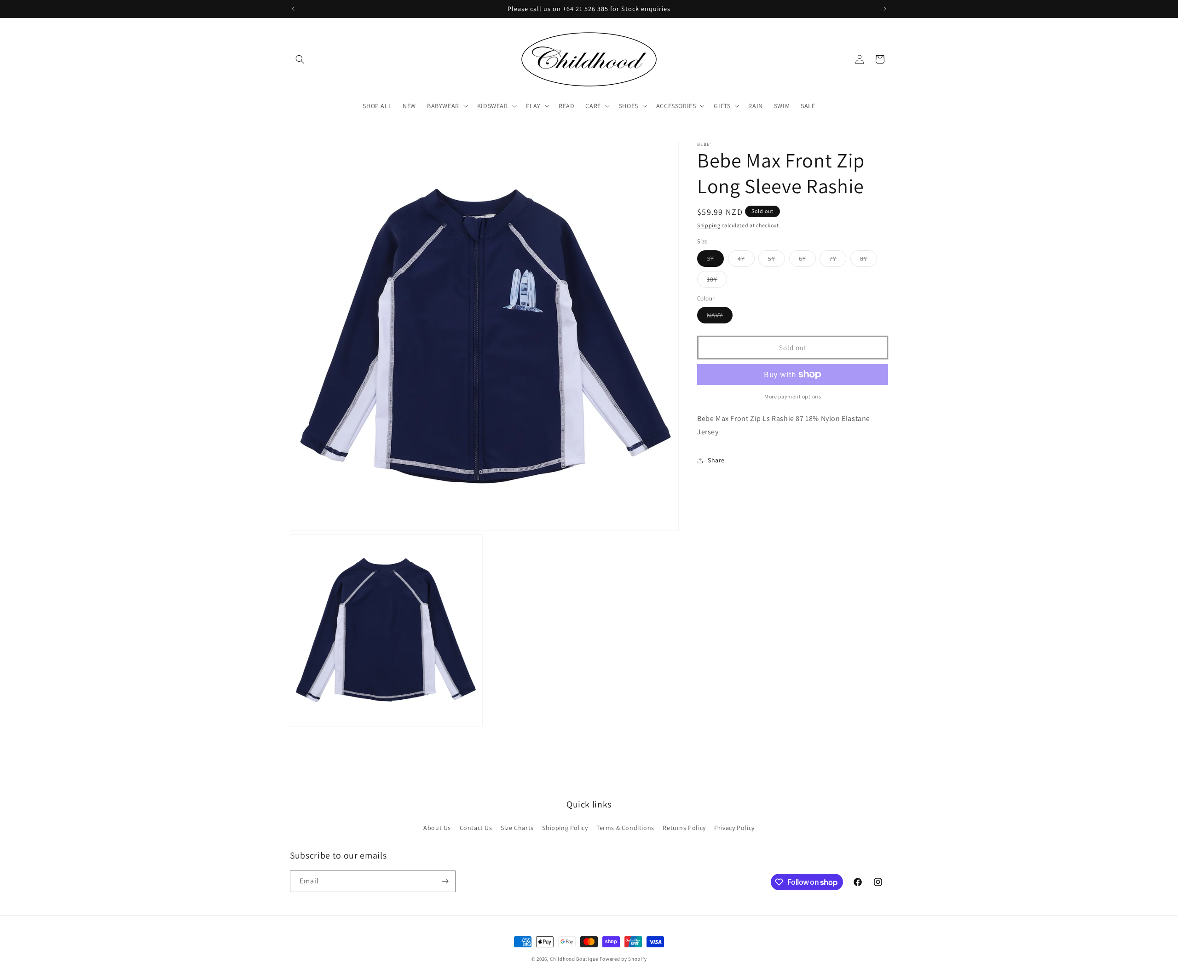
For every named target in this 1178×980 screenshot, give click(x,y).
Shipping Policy (565, 828)
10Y (717, 281)
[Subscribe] (445, 881)
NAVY (720, 317)
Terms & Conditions (625, 828)
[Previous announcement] (293, 8)
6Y (807, 260)
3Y (715, 260)
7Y (837, 260)
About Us (437, 828)
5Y (776, 260)
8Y (868, 260)
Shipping (709, 225)
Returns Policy (684, 828)
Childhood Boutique (574, 959)
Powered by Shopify (623, 959)
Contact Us (476, 828)
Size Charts (517, 828)
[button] (300, 59)
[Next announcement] (885, 8)
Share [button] (716, 460)
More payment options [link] (792, 396)
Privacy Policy (734, 828)
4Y (746, 260)
